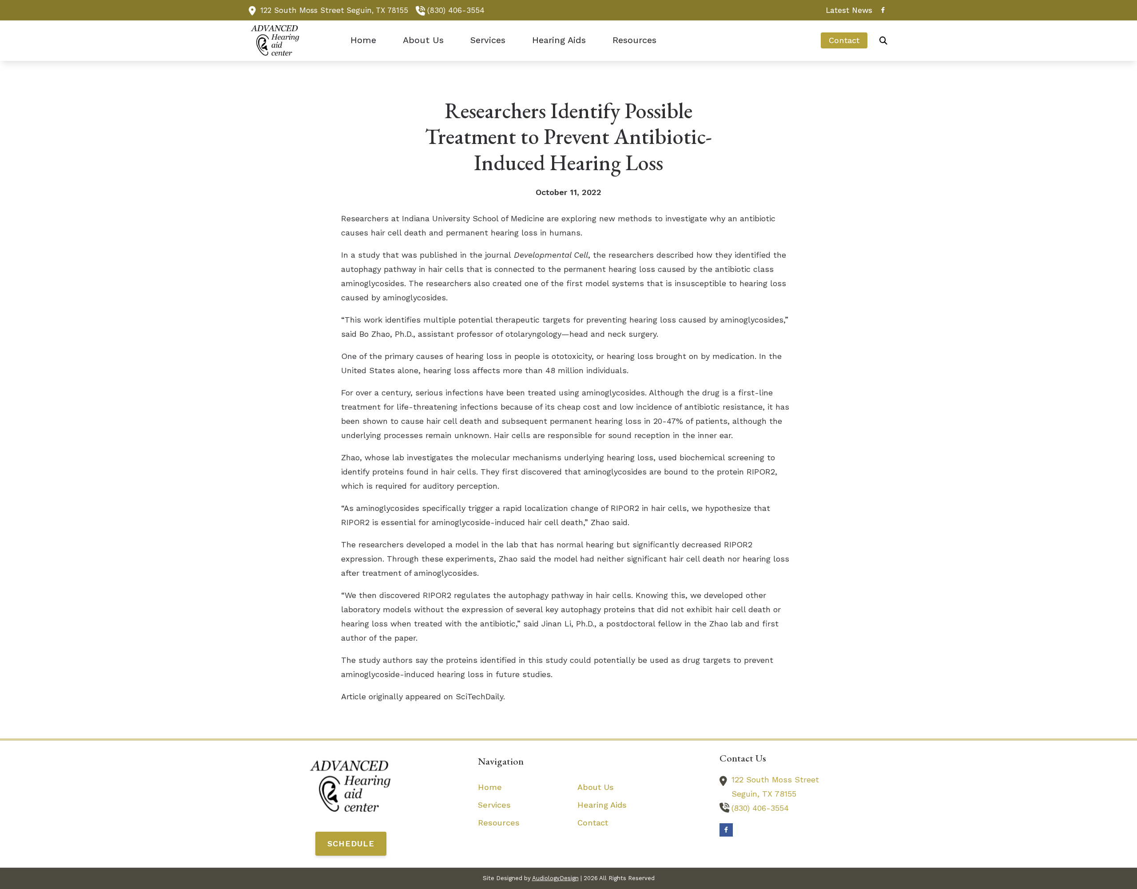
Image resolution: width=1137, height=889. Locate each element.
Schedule (350, 843)
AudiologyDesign (555, 878)
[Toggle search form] (883, 40)
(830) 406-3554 (456, 10)
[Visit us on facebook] (883, 10)
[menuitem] (846, 10)
